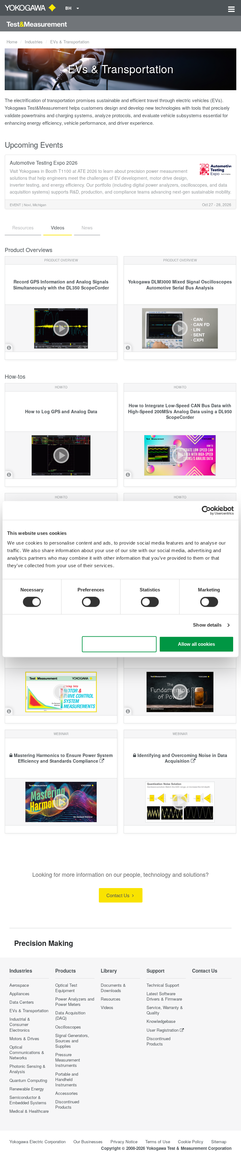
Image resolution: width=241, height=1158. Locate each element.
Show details (207, 625)
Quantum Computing (28, 1080)
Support (155, 970)
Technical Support (163, 985)
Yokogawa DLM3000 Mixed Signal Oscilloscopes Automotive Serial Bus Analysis (180, 284)
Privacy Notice (123, 1141)
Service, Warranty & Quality (165, 1010)
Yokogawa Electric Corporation (37, 1141)
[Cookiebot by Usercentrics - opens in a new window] (206, 510)
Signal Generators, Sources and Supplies (72, 1040)
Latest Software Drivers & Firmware (164, 996)
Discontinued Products (67, 1104)
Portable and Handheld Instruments (66, 1079)
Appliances (19, 993)
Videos (107, 1007)
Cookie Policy (190, 1141)
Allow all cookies (196, 644)
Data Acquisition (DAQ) (70, 1015)
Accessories (66, 1093)
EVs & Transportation (28, 1010)
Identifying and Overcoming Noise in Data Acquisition (182, 758)
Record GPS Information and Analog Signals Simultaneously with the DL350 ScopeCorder (61, 284)
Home (12, 42)
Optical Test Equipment (66, 987)
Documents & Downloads (113, 987)
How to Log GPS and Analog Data (61, 411)
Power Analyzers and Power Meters (74, 1001)
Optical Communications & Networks (26, 1052)
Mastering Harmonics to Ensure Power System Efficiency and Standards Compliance (63, 758)
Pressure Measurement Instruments (67, 1059)
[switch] (91, 602)
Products (65, 970)
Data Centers (21, 1002)
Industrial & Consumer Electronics (19, 1024)
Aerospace (19, 985)
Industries (34, 42)
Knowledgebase (161, 1021)
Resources (110, 999)
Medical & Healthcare (29, 1111)
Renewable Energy (26, 1089)
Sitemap (218, 1141)
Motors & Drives (24, 1038)
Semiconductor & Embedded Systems (27, 1100)
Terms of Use (157, 1141)
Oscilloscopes (68, 1027)
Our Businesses (88, 1141)
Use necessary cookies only (119, 644)
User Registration (163, 1030)
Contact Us (118, 895)
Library (109, 970)
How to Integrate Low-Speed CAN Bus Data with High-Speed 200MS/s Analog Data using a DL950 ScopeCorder (180, 411)
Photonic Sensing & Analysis (27, 1068)
